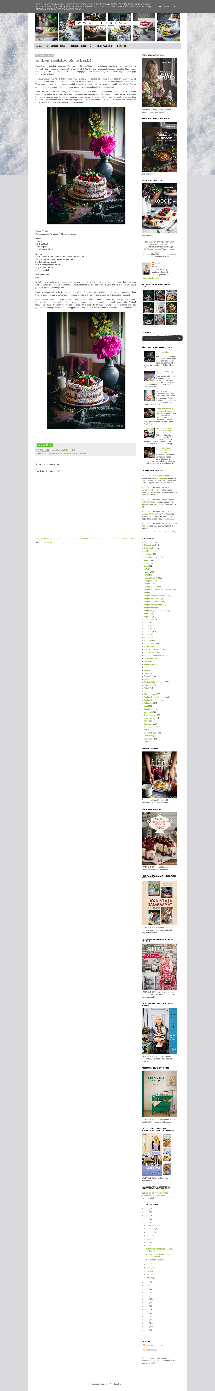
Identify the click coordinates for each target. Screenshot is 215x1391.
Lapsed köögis (150, 620)
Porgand (147, 673)
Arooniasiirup (161, 391)
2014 (147, 1306)
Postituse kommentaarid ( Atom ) (56, 543)
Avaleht (85, 538)
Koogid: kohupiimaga (49, 453)
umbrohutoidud (150, 733)
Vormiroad (148, 739)
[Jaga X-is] (44, 450)
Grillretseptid (149, 548)
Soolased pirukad (151, 700)
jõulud (146, 563)
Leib (146, 623)
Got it (176, 7)
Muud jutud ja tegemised (154, 655)
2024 (147, 1216)
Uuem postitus (42, 538)
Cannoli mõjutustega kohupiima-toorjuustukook (159, 1255)
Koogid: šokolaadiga (152, 602)
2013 (147, 1310)
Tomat (146, 721)
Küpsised (148, 617)
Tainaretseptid (150, 715)
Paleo (146, 661)
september (151, 1236)
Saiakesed (148, 685)
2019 (147, 1289)
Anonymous (146, 487)
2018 (147, 1292)
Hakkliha (148, 551)
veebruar (150, 1274)
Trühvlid (147, 730)
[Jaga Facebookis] (47, 450)
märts (149, 1271)
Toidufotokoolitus (56, 46)
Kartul (146, 575)
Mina (39, 46)
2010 (147, 1320)
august (149, 1239)
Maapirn (147, 637)
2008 (147, 1327)
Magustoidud (149, 643)
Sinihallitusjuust (150, 694)
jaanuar (150, 1278)
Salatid (147, 688)
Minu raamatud (104, 46)
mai (148, 1264)
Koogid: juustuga (151, 584)
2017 (147, 1296)
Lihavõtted (148, 629)
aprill (149, 1268)
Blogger (123, 1384)
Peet (146, 670)
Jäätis (146, 566)
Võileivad (148, 742)
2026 (147, 1209)
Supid (146, 706)
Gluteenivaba (149, 545)
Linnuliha (148, 632)
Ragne (157, 264)
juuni (149, 1246)
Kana (146, 572)
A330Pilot (109, 1384)
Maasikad (82, 453)
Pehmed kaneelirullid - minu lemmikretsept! (165, 410)
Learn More (165, 7)
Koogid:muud (149, 608)
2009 (147, 1323)
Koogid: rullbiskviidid (152, 599)
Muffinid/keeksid (150, 652)
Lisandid (147, 635)
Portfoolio (122, 46)
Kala (146, 569)
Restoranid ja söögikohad (154, 682)
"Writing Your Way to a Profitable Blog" (157, 475)
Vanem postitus (129, 538)
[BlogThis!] (41, 450)
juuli (148, 1242)
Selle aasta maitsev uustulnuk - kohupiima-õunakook (165, 431)
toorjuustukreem (150, 727)
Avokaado (148, 542)
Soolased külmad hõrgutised (155, 697)
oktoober (150, 1232)
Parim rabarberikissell (155, 1260)
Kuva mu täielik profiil (150, 278)
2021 (147, 1282)
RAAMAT (148, 676)
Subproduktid (149, 703)
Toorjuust (148, 724)
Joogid (147, 560)
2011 (147, 1316)
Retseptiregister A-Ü (80, 46)
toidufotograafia (150, 718)
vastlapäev (148, 736)
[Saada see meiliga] (37, 450)
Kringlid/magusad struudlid (155, 611)
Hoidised (148, 554)
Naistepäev (149, 658)
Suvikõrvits (148, 712)
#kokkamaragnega (152, 249)
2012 (147, 1313)
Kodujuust (148, 581)
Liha (146, 626)
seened (147, 691)
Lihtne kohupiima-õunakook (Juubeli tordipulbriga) (163, 450)
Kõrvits (147, 614)
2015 (147, 1303)
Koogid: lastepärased (152, 593)
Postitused (149, 1345)
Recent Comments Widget (168, 532)
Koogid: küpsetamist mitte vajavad (158, 590)
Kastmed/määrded (151, 578)
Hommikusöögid (151, 557)
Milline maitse (149, 647)
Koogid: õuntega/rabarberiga (155, 605)
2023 (147, 1219)
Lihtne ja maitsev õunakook (163, 353)
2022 (147, 1222)
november (151, 1229)
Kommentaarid (151, 1350)
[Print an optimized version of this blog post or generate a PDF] (45, 446)
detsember (151, 1225)
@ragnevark (159, 252)
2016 (147, 1299)
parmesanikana (160, 478)
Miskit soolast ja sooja (153, 649)
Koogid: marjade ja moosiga (68, 453)
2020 (147, 1286)
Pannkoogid (149, 664)
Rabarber (148, 679)
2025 (147, 1212)
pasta (146, 667)
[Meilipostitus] (73, 450)
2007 (147, 1330)
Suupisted (148, 709)
